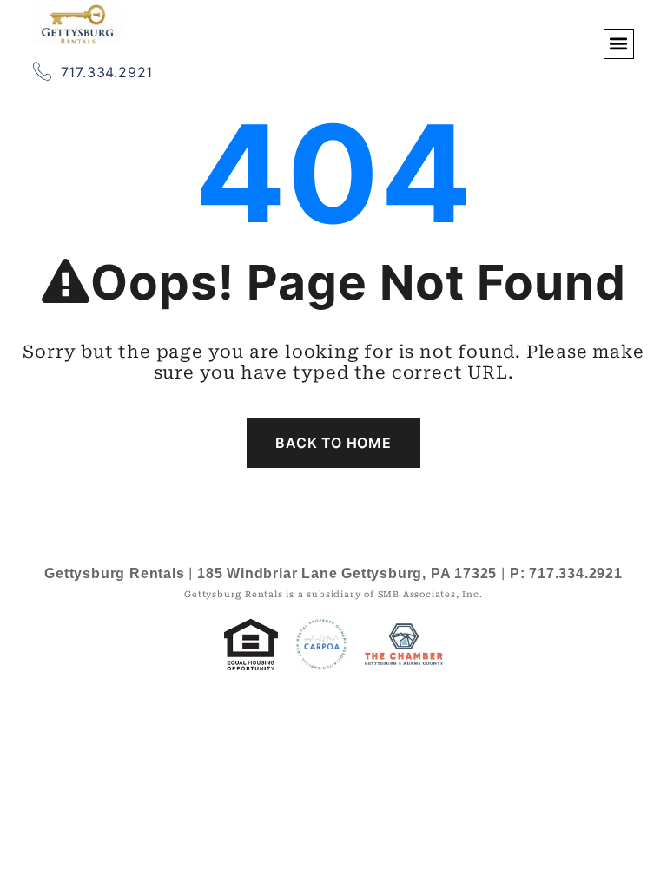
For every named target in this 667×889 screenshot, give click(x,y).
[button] (619, 44)
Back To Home (333, 442)
